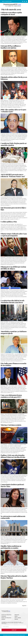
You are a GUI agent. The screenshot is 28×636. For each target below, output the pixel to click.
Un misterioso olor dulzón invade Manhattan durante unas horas (12, 301)
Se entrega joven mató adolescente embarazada (13, 517)
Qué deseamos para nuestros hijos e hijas (13, 208)
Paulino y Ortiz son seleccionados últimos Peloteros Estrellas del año (13, 456)
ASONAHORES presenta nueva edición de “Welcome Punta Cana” (13, 175)
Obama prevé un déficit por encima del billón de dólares (13, 268)
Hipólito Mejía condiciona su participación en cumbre (11, 547)
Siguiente (24, 605)
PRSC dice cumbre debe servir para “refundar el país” (13, 110)
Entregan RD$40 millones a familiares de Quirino (11, 47)
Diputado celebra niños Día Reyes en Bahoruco (14, 78)
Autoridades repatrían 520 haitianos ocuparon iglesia (14, 332)
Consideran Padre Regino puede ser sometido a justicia (14, 144)
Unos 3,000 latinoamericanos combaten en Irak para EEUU (11, 396)
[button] (25, 5)
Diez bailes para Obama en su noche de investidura (13, 364)
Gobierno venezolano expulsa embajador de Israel (11, 13)
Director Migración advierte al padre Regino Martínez (14, 577)
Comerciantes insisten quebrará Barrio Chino (12, 485)
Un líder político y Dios (9, 221)
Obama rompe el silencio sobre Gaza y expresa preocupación (14, 234)
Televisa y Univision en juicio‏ (11, 425)
